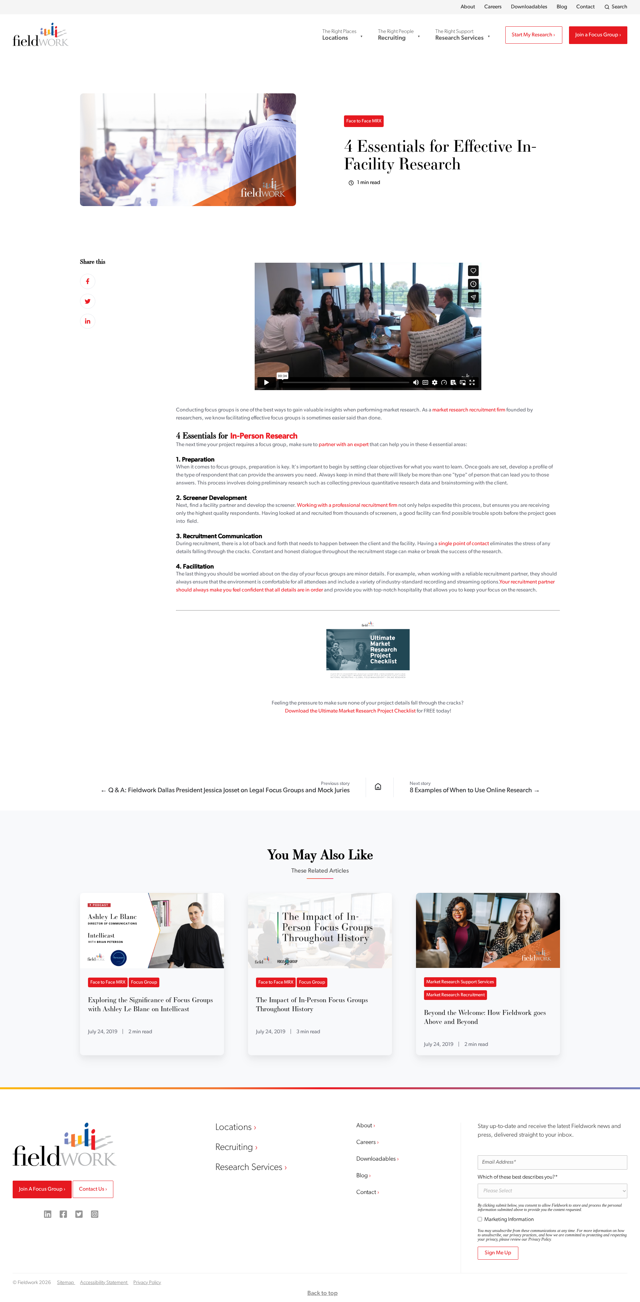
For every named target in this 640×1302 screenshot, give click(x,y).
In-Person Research (264, 436)
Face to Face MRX (363, 121)
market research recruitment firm (468, 410)
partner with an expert (344, 444)
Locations (234, 1127)
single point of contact (463, 543)
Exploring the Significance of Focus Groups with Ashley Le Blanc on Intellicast (150, 1004)
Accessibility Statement (104, 1282)
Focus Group (144, 982)
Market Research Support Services (460, 982)
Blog (562, 7)
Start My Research (532, 35)
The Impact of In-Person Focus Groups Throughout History (312, 1004)
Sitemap (66, 1282)
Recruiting (235, 1147)
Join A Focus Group (41, 1189)
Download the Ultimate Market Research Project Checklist (350, 711)
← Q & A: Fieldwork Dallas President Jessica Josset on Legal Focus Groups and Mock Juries (225, 790)
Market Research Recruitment (455, 995)
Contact (585, 7)
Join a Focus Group (597, 35)
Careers (493, 7)
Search (619, 7)
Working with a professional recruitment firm (347, 505)
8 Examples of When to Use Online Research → (475, 790)
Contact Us (92, 1189)
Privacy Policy (539, 1239)
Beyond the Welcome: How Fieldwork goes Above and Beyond (485, 1017)
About (468, 7)
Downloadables (529, 7)
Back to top (322, 1294)
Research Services (249, 1167)
